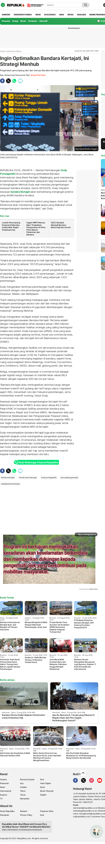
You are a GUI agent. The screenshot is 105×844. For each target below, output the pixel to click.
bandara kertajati (7, 477)
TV (1, 798)
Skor (42, 779)
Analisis (23, 787)
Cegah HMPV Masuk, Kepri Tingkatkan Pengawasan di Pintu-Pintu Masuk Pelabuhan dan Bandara (36, 228)
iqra (61, 14)
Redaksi (23, 811)
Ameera (3, 779)
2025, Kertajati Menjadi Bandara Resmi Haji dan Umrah (61, 224)
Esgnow (3, 795)
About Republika (7, 811)
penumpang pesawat (69, 477)
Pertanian (32, 21)
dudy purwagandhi (48, 477)
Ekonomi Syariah (23, 14)
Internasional (5, 791)
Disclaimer (4, 815)
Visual (22, 795)
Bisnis (23, 21)
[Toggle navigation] (3, 5)
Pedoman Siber (46, 811)
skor (37, 14)
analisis (81, 14)
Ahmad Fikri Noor (38, 75)
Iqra (22, 783)
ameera (6, 14)
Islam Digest (45, 783)
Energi (15, 21)
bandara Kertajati (20, 191)
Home (2, 51)
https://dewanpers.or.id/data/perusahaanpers (22, 829)
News (2, 787)
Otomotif (43, 21)
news (70, 14)
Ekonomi (10, 51)
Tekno (22, 791)
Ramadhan (24, 798)
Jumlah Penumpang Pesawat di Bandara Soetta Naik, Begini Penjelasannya (11, 226)
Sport (42, 787)
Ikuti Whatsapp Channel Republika (38, 462)
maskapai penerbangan (10, 484)
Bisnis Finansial (46, 791)
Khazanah (4, 783)
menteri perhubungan (28, 477)
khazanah (50, 14)
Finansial (6, 21)
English (43, 795)
